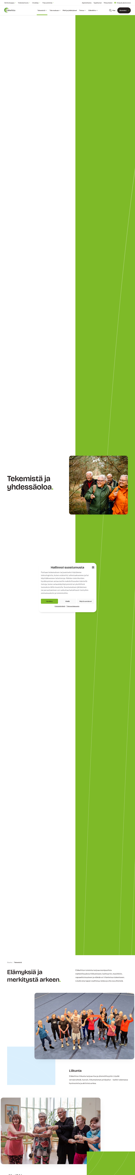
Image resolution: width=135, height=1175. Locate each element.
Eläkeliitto (92, 10)
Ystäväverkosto (23, 3)
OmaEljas (35, 3)
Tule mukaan (54, 10)
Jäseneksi (122, 10)
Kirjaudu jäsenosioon (124, 3)
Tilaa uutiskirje (47, 3)
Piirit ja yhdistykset (70, 10)
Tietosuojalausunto (72, 606)
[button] (93, 567)
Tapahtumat (97, 3)
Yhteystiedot (108, 3)
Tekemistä (41, 10)
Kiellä (68, 601)
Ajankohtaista (86, 3)
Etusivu (9, 962)
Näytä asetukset (85, 601)
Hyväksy (49, 601)
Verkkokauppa (9, 3)
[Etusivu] (16, 10)
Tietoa (81, 10)
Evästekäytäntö (60, 606)
